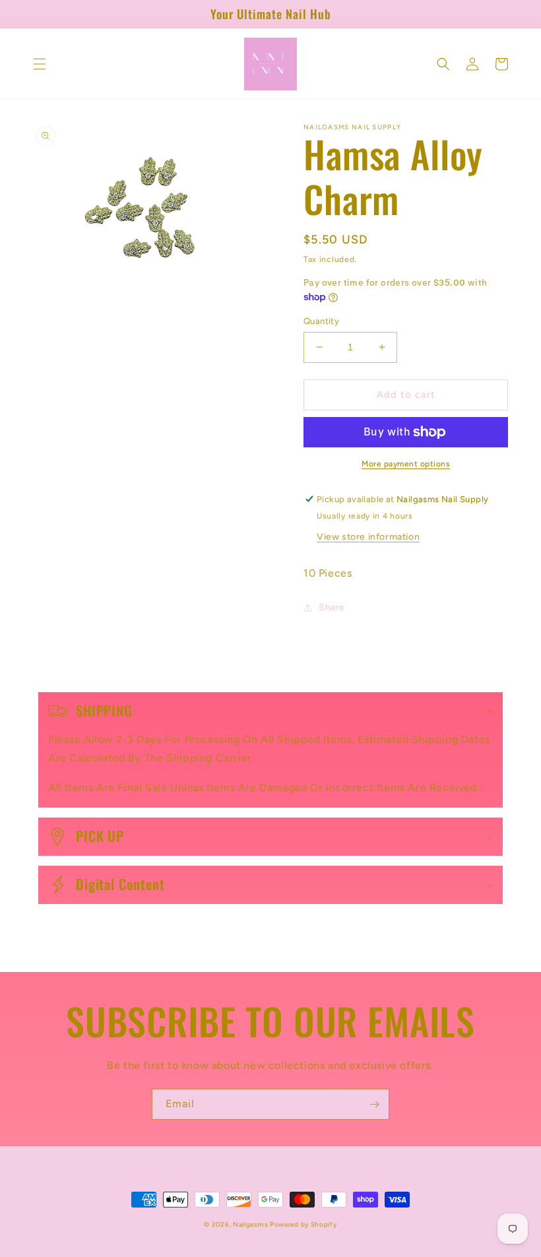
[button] (39, 64)
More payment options (406, 463)
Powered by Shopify (303, 1224)
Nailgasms (251, 1224)
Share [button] (332, 607)
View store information (368, 536)
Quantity (321, 321)
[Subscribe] (374, 1104)
